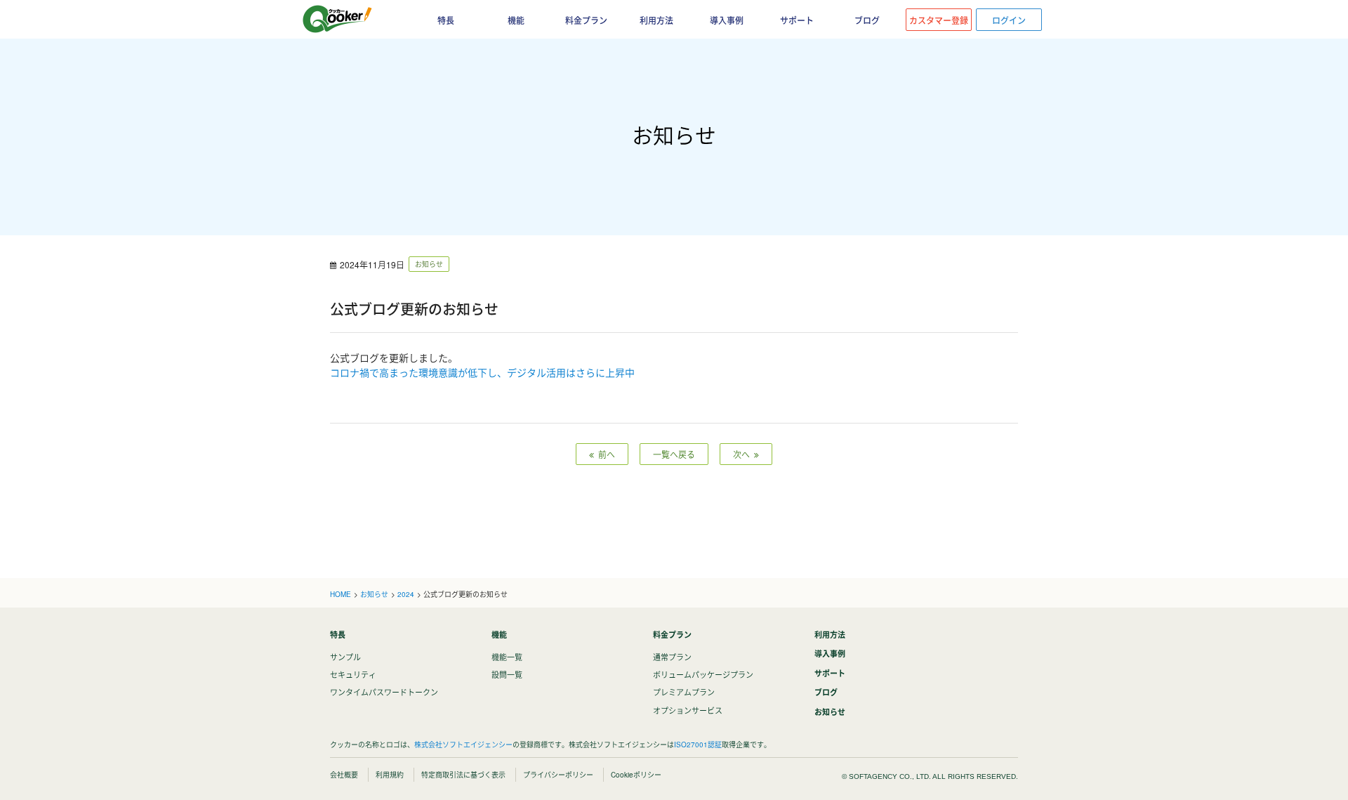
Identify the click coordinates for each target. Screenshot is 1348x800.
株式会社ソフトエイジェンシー (463, 744)
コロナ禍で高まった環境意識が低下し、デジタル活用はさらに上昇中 (482, 372)
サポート (797, 20)
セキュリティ (353, 674)
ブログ (867, 20)
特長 (337, 634)
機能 (499, 634)
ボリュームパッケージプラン (703, 674)
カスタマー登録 (938, 20)
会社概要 (344, 775)
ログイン (1009, 20)
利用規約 (390, 775)
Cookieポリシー (636, 775)
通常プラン (672, 656)
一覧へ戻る (674, 454)
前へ (604, 454)
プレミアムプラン (684, 691)
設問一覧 (506, 674)
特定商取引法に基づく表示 (463, 775)
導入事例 (727, 20)
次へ (743, 454)
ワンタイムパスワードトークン (384, 691)
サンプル (345, 656)
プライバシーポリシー (558, 775)
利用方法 (656, 20)
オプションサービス (687, 710)
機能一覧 (506, 656)
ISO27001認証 (698, 744)
